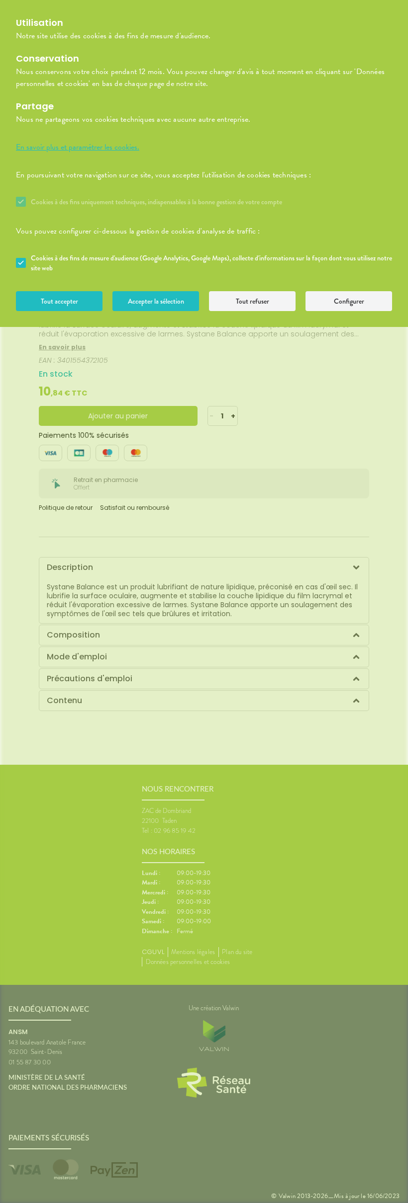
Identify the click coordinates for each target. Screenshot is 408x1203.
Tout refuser (252, 301)
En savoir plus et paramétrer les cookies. (77, 147)
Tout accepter (59, 301)
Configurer (349, 301)
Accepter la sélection (156, 301)
